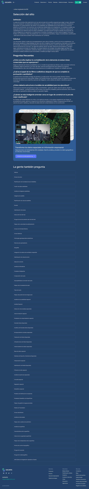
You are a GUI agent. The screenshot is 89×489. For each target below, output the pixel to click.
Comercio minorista (67, 477)
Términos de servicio (81, 479)
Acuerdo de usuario (80, 483)
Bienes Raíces (65, 471)
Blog (77, 473)
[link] (51, 9)
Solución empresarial (54, 476)
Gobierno (64, 475)
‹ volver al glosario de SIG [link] (20, 9)
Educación (65, 481)
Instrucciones (79, 477)
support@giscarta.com (8, 479)
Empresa (55, 2)
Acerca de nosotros (80, 475)
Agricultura (65, 483)
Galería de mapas (63, 2)
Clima (63, 479)
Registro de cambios (81, 485)
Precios (50, 2)
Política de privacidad (81, 481)
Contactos (78, 471)
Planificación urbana (67, 473)
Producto (37, 2)
